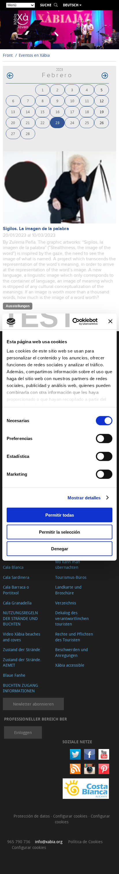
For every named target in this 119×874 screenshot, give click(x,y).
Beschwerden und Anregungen (71, 652)
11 (87, 100)
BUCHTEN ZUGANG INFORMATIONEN (20, 688)
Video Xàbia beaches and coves (21, 636)
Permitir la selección (59, 531)
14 (28, 111)
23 (57, 122)
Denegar (59, 548)
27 (13, 133)
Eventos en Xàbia (34, 55)
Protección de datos (32, 816)
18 (87, 111)
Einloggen (23, 732)
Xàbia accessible (69, 665)
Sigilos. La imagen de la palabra (36, 229)
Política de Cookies (85, 841)
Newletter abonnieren (33, 704)
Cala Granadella (17, 603)
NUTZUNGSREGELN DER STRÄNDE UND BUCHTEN (20, 618)
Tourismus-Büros (70, 577)
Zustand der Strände (21, 649)
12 (102, 100)
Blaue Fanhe (14, 675)
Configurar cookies (70, 816)
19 (102, 111)
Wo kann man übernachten (67, 564)
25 (87, 122)
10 (72, 100)
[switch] (104, 438)
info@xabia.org (48, 841)
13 (13, 111)
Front (8, 55)
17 (72, 111)
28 (28, 133)
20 (13, 122)
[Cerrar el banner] (110, 321)
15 (42, 111)
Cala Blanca (13, 567)
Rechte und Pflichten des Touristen (74, 636)
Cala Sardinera (16, 577)
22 (42, 122)
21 (28, 122)
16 (57, 111)
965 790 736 (18, 841)
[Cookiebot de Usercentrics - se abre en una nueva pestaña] (74, 321)
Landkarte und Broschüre (68, 590)
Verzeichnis (65, 603)
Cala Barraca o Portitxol (16, 590)
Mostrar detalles (84, 497)
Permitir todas (59, 515)
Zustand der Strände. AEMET (22, 662)
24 (72, 122)
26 (102, 122)
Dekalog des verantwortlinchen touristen (72, 618)
